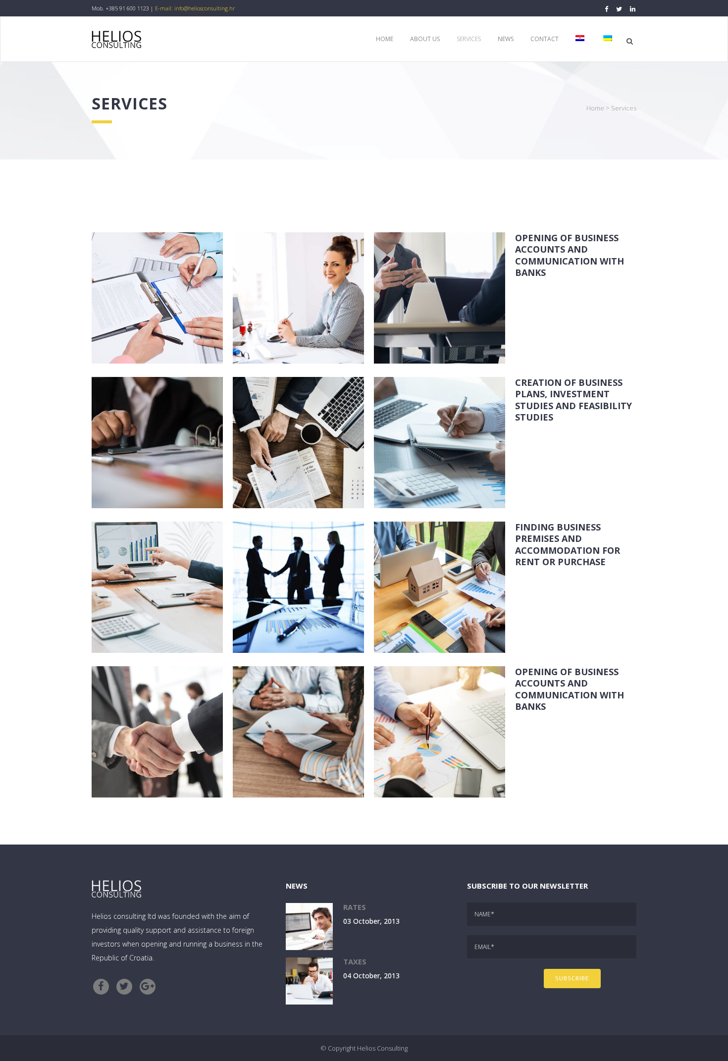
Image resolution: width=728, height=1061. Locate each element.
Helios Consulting (382, 1048)
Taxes (354, 961)
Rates (354, 907)
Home (595, 108)
